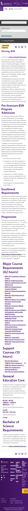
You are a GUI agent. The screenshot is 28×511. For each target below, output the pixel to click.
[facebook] (1, 475)
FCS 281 (5, 417)
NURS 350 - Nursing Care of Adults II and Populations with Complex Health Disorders (15, 312)
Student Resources (18, 471)
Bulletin (11, 9)
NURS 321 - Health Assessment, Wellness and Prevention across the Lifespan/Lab (15, 283)
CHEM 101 (5, 402)
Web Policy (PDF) (19, 502)
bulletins (7, 507)
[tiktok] (1, 479)
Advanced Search (6, 36)
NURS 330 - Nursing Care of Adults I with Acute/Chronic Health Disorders (15, 301)
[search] (14, 3)
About (12, 462)
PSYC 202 (12, 412)
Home (5, 9)
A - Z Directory (19, 3)
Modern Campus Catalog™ (17, 509)
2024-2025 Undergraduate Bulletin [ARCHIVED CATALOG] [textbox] (13, 22)
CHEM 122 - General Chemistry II (14, 365)
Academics (13, 465)
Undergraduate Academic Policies (11, 254)
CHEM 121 (13, 402)
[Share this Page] (19, 47)
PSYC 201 (5, 412)
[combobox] (14, 22)
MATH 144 (6, 404)
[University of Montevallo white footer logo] (4, 462)
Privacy (12, 502)
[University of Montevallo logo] (6, 3)
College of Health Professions (17, 57)
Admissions (13, 469)
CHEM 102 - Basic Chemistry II (13, 363)
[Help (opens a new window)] (25, 47)
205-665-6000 (4, 472)
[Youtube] (1, 477)
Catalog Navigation (8, 40)
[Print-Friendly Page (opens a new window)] (22, 47)
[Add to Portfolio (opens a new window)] (16, 47)
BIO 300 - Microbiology (11, 361)
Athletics (12, 475)
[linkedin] (4, 477)
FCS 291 (5, 410)
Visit (17, 481)
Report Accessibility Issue (16, 500)
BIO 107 (11, 400)
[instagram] (3, 475)
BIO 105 (5, 400)
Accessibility (13, 498)
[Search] (26, 30)
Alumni (12, 472)
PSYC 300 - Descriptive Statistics (14, 371)
